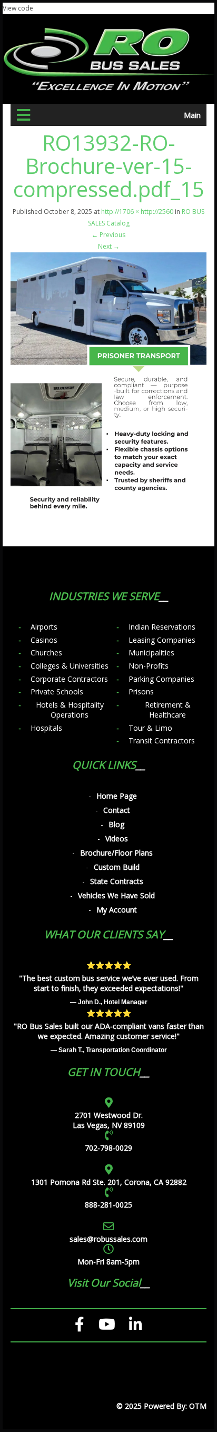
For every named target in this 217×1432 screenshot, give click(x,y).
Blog (116, 824)
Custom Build (117, 867)
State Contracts (116, 881)
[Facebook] (79, 1324)
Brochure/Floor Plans (116, 853)
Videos (116, 838)
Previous (108, 234)
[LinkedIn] (135, 1324)
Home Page (116, 796)
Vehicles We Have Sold (116, 895)
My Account (116, 910)
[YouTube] (106, 1324)
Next (109, 246)
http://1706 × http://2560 (137, 211)
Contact (116, 810)
